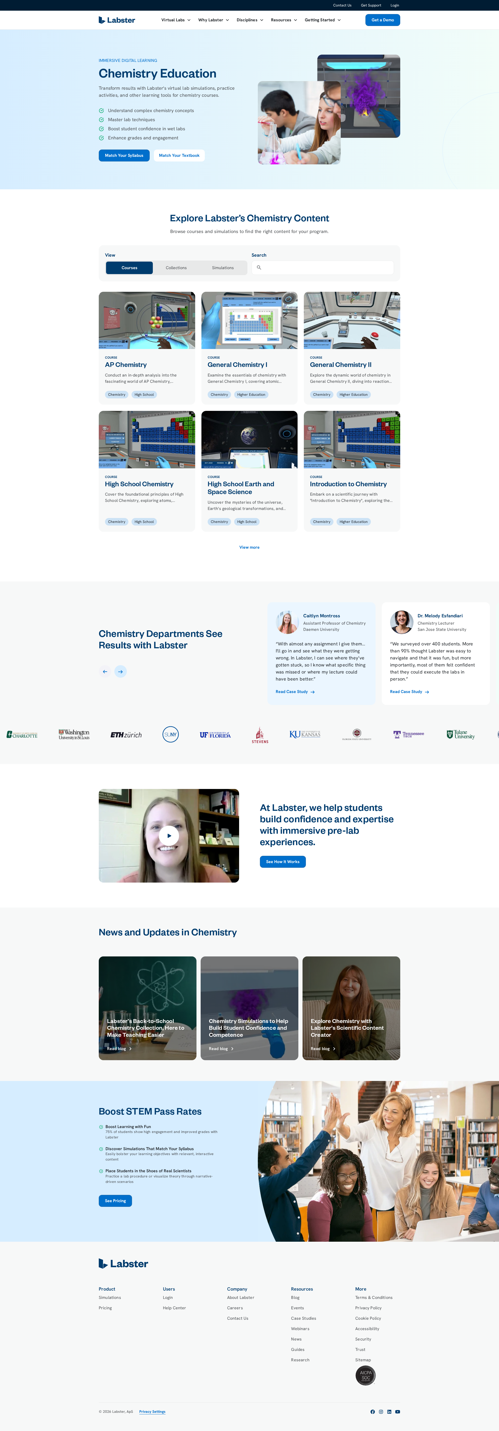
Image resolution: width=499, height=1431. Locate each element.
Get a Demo (383, 20)
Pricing (105, 1308)
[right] (120, 671)
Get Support (371, 5)
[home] (249, 1263)
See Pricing (115, 1200)
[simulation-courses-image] (147, 320)
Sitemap (363, 1360)
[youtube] (397, 1411)
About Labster (240, 1297)
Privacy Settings (152, 1411)
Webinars (300, 1328)
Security (363, 1339)
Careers (235, 1308)
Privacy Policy (368, 1308)
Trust (360, 1349)
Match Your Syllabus (124, 155)
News (296, 1339)
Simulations (110, 1297)
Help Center (174, 1308)
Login (395, 5)
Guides (298, 1349)
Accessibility (367, 1328)
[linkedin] (389, 1411)
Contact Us (342, 5)
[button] (176, 20)
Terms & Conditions (374, 1297)
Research (300, 1360)
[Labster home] (118, 20)
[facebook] (372, 1411)
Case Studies (303, 1318)
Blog (295, 1297)
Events (297, 1308)
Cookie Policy (368, 1318)
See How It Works (283, 861)
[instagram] (381, 1411)
